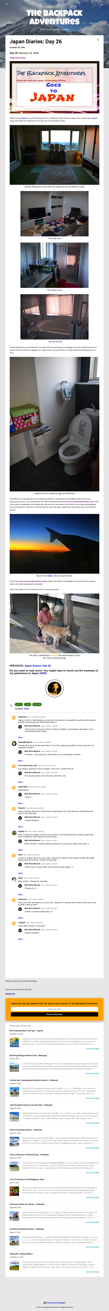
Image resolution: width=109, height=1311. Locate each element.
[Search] (102, 5)
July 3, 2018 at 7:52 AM (49, 930)
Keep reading (92, 1049)
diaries (19, 704)
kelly (20, 855)
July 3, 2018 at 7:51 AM (49, 840)
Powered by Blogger (56, 1303)
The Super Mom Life (27, 765)
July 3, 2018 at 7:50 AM (49, 794)
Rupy (20, 878)
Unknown (22, 717)
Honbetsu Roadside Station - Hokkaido (27, 1229)
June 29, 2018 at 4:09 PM (42, 742)
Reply (20, 738)
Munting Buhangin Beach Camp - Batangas (28, 1055)
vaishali (21, 923)
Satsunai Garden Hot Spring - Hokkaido (27, 1204)
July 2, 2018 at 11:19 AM (36, 899)
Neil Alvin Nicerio (32, 726)
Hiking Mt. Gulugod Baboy (21, 1254)
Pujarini (21, 808)
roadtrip (37, 704)
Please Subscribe (54, 1014)
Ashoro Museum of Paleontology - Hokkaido (29, 1154)
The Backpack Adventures (54, 18)
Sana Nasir (23, 787)
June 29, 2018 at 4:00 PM (36, 717)
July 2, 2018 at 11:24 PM (34, 922)
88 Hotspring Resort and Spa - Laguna (26, 1030)
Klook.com (10, 994)
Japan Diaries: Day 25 (37, 665)
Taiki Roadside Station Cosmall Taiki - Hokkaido (31, 1105)
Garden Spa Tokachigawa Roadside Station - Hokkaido (34, 1080)
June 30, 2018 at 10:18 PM (35, 808)
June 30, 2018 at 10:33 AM (47, 765)
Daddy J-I (22, 831)
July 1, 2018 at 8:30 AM (31, 855)
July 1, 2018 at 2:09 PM (31, 878)
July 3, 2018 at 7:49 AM (49, 751)
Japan (23, 118)
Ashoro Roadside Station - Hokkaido (26, 1130)
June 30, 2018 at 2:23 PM (37, 787)
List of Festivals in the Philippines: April (27, 1179)
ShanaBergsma (25, 742)
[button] (98, 39)
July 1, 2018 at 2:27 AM (36, 831)
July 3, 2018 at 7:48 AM (49, 726)
